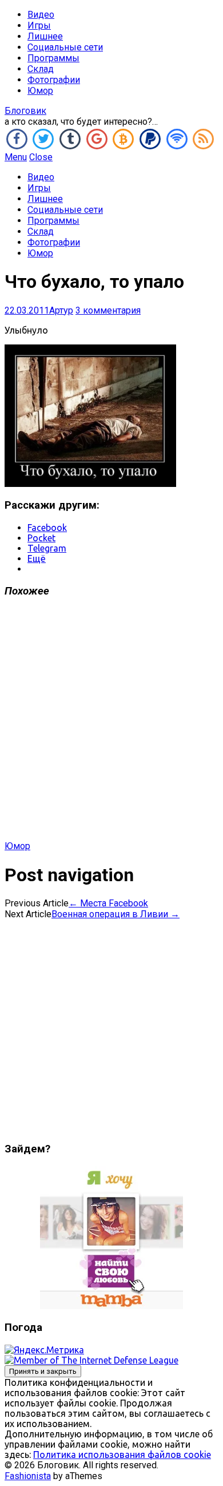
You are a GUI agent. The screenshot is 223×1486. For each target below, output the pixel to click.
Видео (40, 14)
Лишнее (45, 36)
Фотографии (53, 79)
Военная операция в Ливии (115, 914)
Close (41, 157)
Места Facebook (108, 903)
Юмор (40, 90)
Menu (16, 157)
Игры (39, 25)
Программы (53, 58)
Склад (40, 69)
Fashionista (28, 1476)
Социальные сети (65, 47)
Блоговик (25, 110)
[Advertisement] (111, 724)
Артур (61, 310)
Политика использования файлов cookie (122, 1454)
